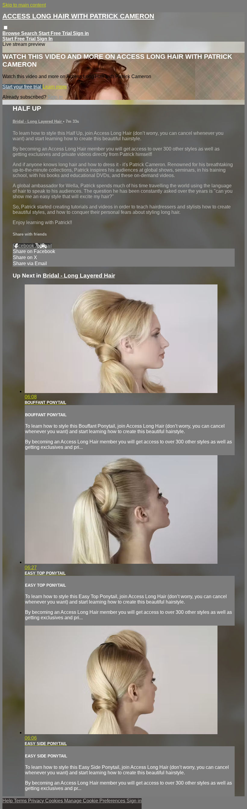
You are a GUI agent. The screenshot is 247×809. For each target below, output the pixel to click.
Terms (21, 800)
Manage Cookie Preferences (95, 800)
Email (46, 245)
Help (8, 800)
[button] (6, 28)
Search (30, 33)
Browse (11, 33)
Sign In (45, 38)
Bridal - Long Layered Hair (38, 121)
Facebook (24, 245)
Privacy (36, 800)
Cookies (54, 800)
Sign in (81, 33)
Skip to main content (24, 5)
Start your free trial (22, 86)
